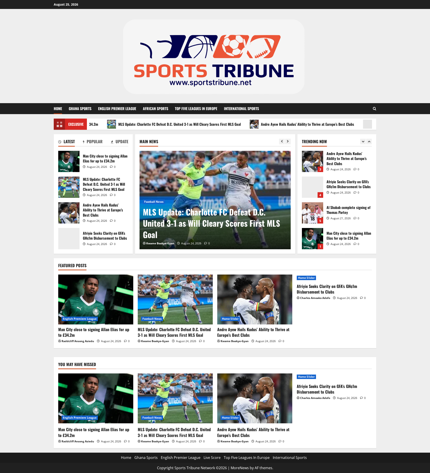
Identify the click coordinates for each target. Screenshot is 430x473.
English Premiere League (80, 319)
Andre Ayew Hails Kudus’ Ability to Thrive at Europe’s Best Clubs (289, 124)
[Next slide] (288, 141)
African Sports (155, 108)
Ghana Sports (80, 108)
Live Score (212, 457)
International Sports (241, 108)
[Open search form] (374, 108)
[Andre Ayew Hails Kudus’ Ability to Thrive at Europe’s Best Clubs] (254, 299)
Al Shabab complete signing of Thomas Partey (312, 213)
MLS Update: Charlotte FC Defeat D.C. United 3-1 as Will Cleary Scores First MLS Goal (162, 124)
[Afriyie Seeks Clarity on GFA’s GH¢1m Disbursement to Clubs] (334, 278)
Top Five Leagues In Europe (247, 457)
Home (58, 108)
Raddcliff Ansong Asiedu (78, 341)
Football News (153, 202)
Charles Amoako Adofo (315, 298)
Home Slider (230, 319)
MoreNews (240, 467)
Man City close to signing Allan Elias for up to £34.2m (69, 161)
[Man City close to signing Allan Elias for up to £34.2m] (95, 299)
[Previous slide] (282, 141)
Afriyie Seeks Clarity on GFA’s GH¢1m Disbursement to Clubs (69, 238)
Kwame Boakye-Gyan (160, 243)
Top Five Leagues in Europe (196, 108)
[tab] (66, 142)
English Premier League (117, 108)
